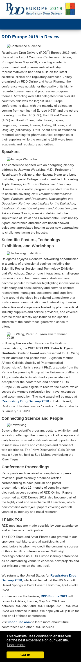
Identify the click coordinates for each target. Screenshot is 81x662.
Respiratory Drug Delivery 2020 (25, 401)
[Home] (40, 9)
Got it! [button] (25, 655)
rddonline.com (19, 622)
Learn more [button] (16, 645)
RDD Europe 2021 (54, 596)
